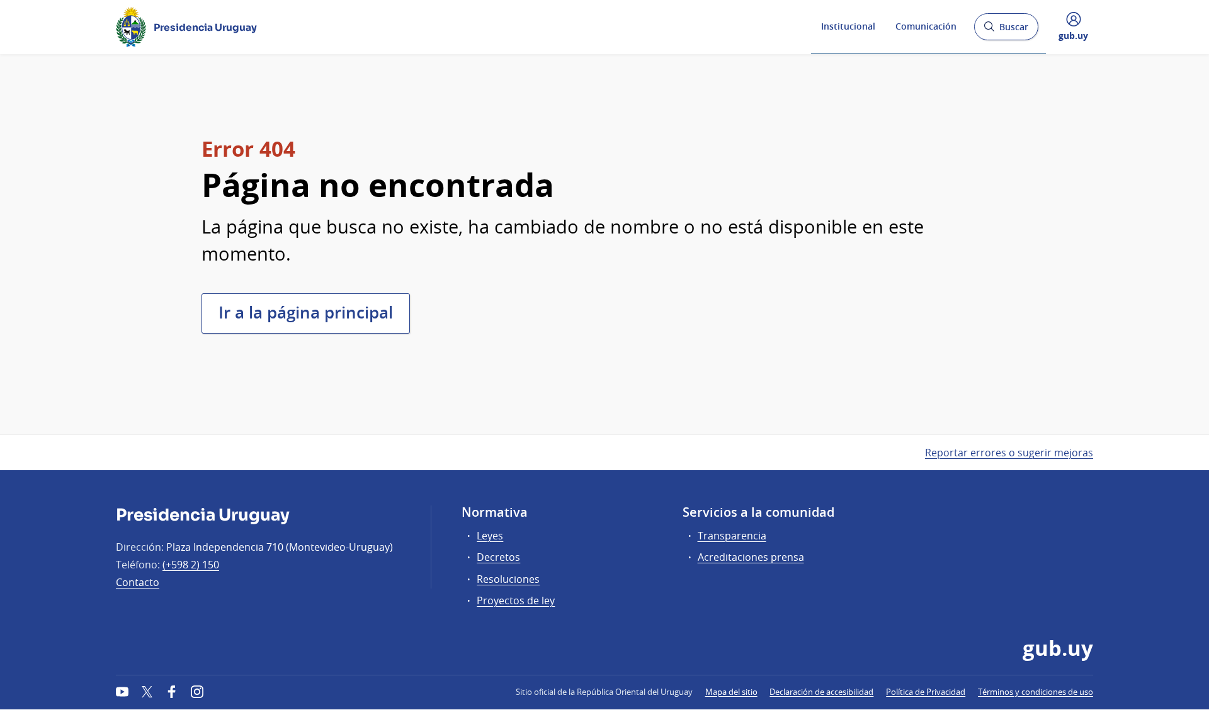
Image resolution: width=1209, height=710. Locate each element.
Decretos (498, 557)
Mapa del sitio (731, 691)
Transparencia (732, 536)
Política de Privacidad (925, 691)
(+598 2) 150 (190, 565)
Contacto (137, 582)
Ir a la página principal (306, 312)
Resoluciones (508, 579)
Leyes (490, 536)
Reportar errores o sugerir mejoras (1009, 452)
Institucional (848, 26)
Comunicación (925, 26)
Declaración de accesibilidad (821, 691)
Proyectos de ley (516, 600)
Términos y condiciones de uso (1035, 691)
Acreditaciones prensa (751, 557)
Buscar (1006, 30)
